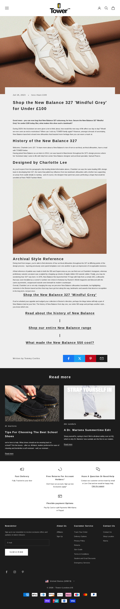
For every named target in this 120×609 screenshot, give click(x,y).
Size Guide (78, 549)
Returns (77, 545)
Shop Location (108, 536)
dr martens (11, 426)
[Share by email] (101, 358)
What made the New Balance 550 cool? (60, 342)
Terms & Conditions (81, 554)
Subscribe (16, 552)
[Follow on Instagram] (14, 571)
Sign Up (60, 536)
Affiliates (60, 532)
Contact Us (107, 532)
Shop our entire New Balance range (60, 328)
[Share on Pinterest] (90, 358)
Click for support (98, 486)
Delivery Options (80, 536)
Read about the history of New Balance (60, 313)
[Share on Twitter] (79, 358)
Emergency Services (82, 563)
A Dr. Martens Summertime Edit (87, 430)
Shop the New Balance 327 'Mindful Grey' (60, 294)
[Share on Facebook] (68, 358)
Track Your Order (81, 532)
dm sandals (70, 424)
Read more (9, 453)
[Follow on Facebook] (6, 571)
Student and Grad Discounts (85, 558)
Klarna (105, 541)
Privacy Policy (79, 541)
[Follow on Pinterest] (22, 571)
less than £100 (39, 95)
